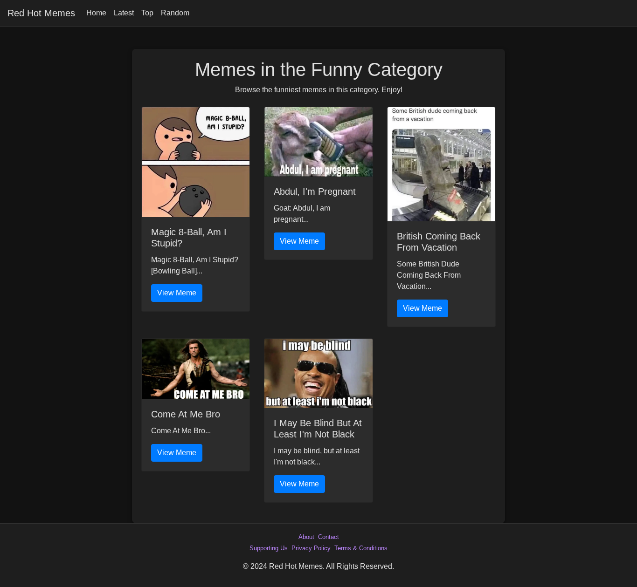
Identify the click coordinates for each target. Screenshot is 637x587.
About (306, 536)
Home (96, 13)
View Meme (176, 293)
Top (147, 13)
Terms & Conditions (361, 548)
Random (175, 13)
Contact (328, 536)
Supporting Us (268, 548)
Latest (124, 13)
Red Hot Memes (41, 13)
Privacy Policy (311, 548)
